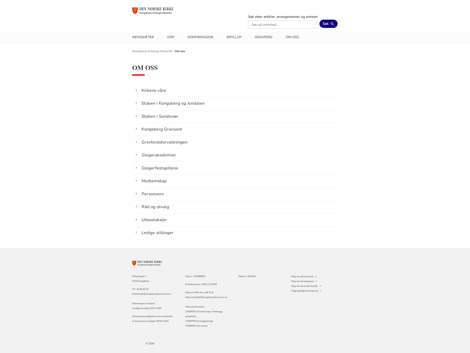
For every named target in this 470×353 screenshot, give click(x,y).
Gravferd (263, 37)
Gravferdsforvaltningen (164, 142)
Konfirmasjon (200, 37)
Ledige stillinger (157, 233)
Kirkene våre (154, 90)
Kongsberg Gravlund (162, 129)
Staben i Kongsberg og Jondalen (173, 103)
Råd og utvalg (155, 207)
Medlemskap (154, 181)
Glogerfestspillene (160, 168)
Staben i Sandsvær (160, 116)
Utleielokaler (154, 220)
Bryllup (234, 37)
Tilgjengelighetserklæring (304, 290)
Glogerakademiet (159, 155)
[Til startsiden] (160, 10)
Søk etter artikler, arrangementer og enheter (283, 17)
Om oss (292, 37)
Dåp (170, 37)
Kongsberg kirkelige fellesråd (152, 51)
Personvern (153, 194)
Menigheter (143, 37)
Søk (326, 23)
